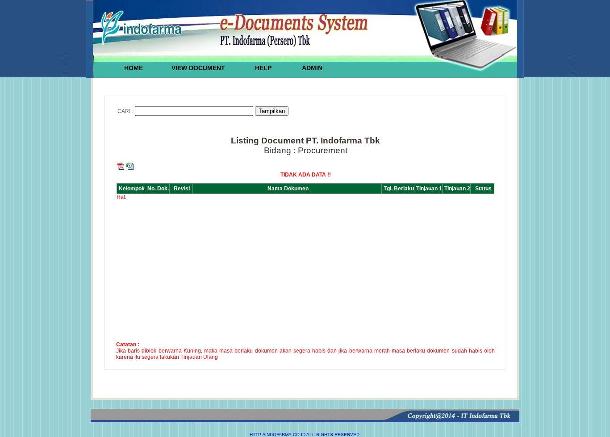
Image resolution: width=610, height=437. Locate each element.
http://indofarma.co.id (277, 434)
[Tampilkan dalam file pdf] (121, 168)
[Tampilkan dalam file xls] (130, 168)
